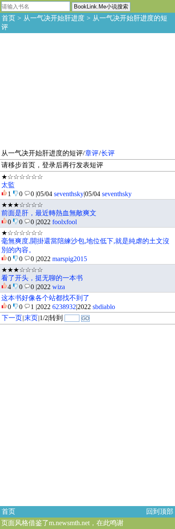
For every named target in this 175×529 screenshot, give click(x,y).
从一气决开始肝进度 (54, 18)
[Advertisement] (63, 90)
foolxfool (64, 221)
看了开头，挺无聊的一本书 (42, 277)
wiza (58, 286)
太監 (8, 185)
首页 (8, 18)
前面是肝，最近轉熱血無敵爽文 (48, 213)
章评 (92, 153)
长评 (108, 153)
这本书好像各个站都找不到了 (45, 297)
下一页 (12, 317)
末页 (31, 317)
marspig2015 (69, 258)
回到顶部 (159, 511)
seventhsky (69, 193)
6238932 (64, 306)
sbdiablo (104, 306)
